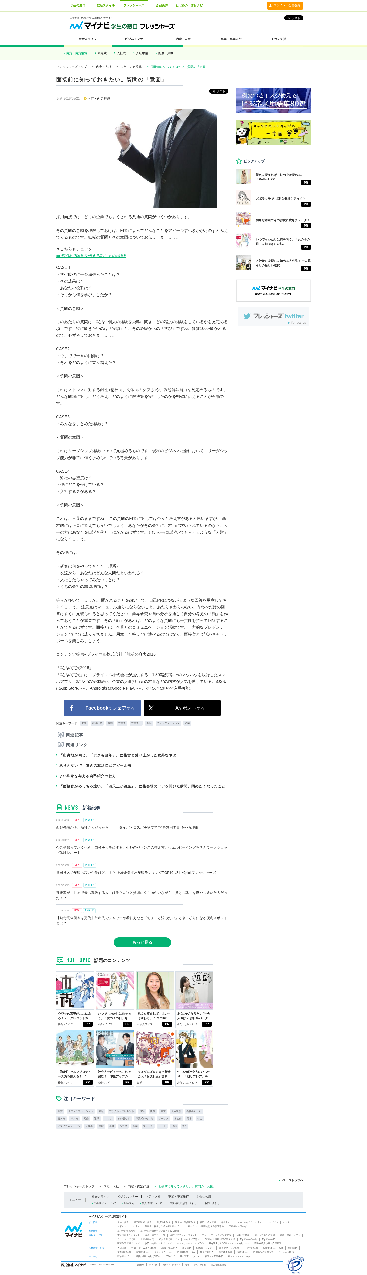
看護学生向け (163, 1222)
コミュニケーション (168, 723)
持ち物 (123, 1126)
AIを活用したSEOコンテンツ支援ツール (229, 1243)
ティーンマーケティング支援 (216, 1235)
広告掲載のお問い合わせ (183, 1203)
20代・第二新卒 (169, 1248)
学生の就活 (123, 1222)
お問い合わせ (212, 1203)
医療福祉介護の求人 (239, 1226)
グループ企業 (200, 1265)
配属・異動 (165, 53)
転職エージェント (205, 1248)
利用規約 (129, 1203)
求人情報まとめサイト (128, 1235)
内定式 (102, 53)
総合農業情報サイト (169, 1239)
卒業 (135, 1126)
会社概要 (140, 1265)
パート (286, 1222)
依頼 (101, 1111)
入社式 (121, 53)
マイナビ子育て (192, 1239)
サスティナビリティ (171, 1265)
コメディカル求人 (163, 1252)
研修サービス (124, 1256)
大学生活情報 (243, 1235)
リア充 (74, 1118)
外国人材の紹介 (286, 1252)
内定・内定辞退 (76, 53)
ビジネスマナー (127, 1196)
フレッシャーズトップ (71, 67)
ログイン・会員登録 (286, 5)
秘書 (111, 1126)
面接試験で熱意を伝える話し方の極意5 (91, 256)
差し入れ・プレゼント (121, 1111)
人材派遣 (121, 1248)
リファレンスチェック (239, 1256)
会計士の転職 (251, 1248)
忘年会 (89, 1126)
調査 (184, 1126)
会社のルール (193, 1111)
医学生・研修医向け (185, 1222)
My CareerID (269, 1239)
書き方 (61, 1118)
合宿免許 (162, 5)
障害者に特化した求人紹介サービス (163, 1226)
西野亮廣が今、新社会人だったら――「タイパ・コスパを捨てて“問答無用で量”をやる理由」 (129, 827)
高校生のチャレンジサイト (183, 1235)
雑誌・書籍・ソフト (290, 1235)
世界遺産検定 (147, 1239)
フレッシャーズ (133, 5)
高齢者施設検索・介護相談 (267, 1243)
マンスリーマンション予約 (190, 1243)
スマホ (108, 1118)
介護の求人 (242, 1252)
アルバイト (272, 1222)
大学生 (122, 723)
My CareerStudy (248, 1239)
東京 (163, 1111)
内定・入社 (103, 67)
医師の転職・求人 (186, 1252)
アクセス (153, 1265)
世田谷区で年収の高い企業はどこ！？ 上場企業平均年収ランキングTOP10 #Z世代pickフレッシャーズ (136, 873)
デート (162, 1126)
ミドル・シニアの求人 (128, 1226)
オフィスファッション (80, 1111)
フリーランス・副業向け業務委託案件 (205, 1226)
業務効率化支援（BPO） (148, 1256)
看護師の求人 (142, 1252)
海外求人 (225, 1222)
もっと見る (142, 942)
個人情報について (152, 1203)
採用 (187, 1265)
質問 (110, 723)
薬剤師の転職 (124, 1252)
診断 (139, 1082)
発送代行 (170, 1256)
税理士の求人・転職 (273, 1248)
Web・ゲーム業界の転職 (143, 1248)
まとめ (178, 1118)
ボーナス (164, 1118)
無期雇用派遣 (225, 1252)
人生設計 (176, 1111)
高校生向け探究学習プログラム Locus (159, 1231)
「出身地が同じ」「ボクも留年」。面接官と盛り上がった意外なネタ (118, 755)
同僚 (86, 1118)
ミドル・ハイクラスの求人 (248, 1222)
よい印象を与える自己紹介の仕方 (87, 776)
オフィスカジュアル (69, 1126)
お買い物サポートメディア (158, 1243)
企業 (187, 723)
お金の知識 (203, 1196)
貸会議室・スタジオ (190, 1256)
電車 (189, 1118)
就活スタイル (106, 5)
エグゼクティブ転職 (229, 1248)
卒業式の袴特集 (144, 1118)
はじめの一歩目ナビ (189, 5)
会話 (149, 723)
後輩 (152, 1111)
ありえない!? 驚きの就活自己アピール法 (95, 765)
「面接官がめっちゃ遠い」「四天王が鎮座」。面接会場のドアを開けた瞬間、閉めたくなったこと (142, 786)
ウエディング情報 (126, 1239)
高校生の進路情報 (126, 1231)
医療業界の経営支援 (263, 1252)
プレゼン (148, 1126)
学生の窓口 (77, 5)
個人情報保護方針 (219, 1265)
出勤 (174, 1126)
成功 (142, 1111)
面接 (84, 723)
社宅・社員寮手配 (214, 1256)
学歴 (101, 1126)
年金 (199, 1118)
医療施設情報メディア (128, 1243)
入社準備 (142, 53)
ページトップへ (292, 1180)
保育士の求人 (207, 1252)
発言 (60, 1111)
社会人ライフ (65, 1024)
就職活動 (97, 723)
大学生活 (136, 723)
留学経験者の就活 (143, 1222)
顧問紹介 (292, 1248)
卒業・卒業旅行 (178, 1196)
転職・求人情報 (208, 1222)
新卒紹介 (186, 1248)
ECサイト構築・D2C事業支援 (220, 1239)
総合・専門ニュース (155, 1235)
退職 (96, 1118)
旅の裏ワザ (124, 1118)
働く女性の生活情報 (265, 1235)
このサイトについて (105, 1203)
